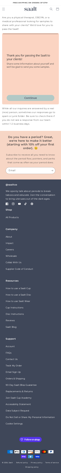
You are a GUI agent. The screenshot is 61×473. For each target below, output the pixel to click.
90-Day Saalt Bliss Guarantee (21, 385)
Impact (9, 243)
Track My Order (14, 365)
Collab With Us (13, 262)
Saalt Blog (11, 327)
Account (10, 346)
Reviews (10, 320)
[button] (3, 9)
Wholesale (11, 256)
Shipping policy (32, 467)
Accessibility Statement (18, 404)
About (9, 237)
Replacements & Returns (19, 391)
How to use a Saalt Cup (18, 288)
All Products (12, 217)
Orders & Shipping (15, 378)
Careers (10, 249)
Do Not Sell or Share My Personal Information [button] (30, 417)
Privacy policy (37, 463)
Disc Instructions (15, 314)
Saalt (11, 463)
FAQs (8, 353)
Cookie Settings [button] (14, 423)
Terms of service (52, 463)
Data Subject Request (17, 410)
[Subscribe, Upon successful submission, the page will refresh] (52, 170)
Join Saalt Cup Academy (18, 398)
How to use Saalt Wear (18, 301)
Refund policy (22, 463)
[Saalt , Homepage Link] (30, 8)
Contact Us (12, 359)
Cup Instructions (14, 307)
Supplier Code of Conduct (19, 269)
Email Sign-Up (13, 372)
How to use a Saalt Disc (18, 295)
